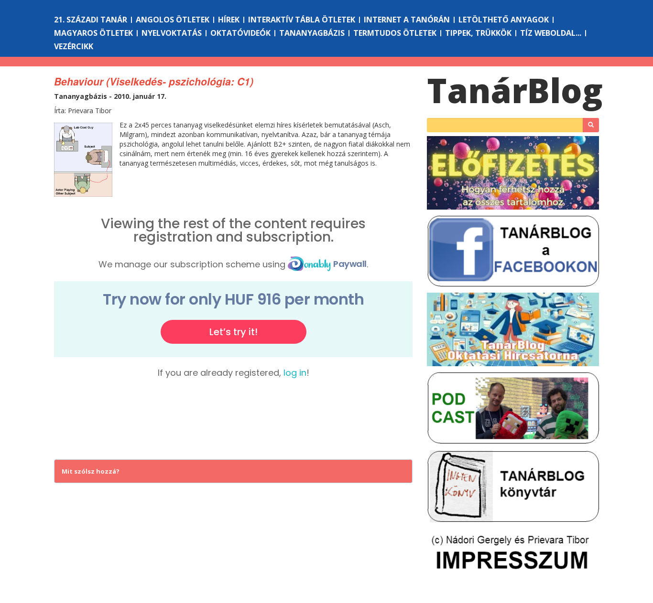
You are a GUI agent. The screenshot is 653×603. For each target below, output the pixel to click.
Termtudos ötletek (394, 33)
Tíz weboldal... (550, 33)
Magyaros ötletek (93, 33)
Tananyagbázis (312, 33)
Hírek (228, 19)
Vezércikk (73, 46)
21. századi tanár (90, 19)
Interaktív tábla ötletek (301, 19)
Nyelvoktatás (171, 33)
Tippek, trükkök (478, 33)
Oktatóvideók (240, 33)
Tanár (515, 90)
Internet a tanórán (407, 19)
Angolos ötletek (172, 19)
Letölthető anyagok (503, 19)
